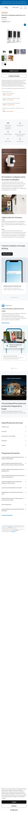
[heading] (14, 458)
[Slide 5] (16, 368)
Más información (7, 254)
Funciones (4, 431)
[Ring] (6, 7)
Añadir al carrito (14, 71)
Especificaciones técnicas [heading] (12, 423)
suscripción (10, 526)
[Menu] (2, 7)
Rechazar (14, 806)
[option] (3, 64)
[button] (4, 52)
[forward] (25, 340)
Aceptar (14, 802)
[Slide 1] (11, 368)
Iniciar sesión (15, 7)
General (3, 445)
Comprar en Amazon (14, 76)
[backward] (3, 340)
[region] (14, 161)
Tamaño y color (5, 426)
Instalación (4, 440)
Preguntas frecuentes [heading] (11, 453)
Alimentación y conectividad (8, 436)
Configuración (14, 810)
